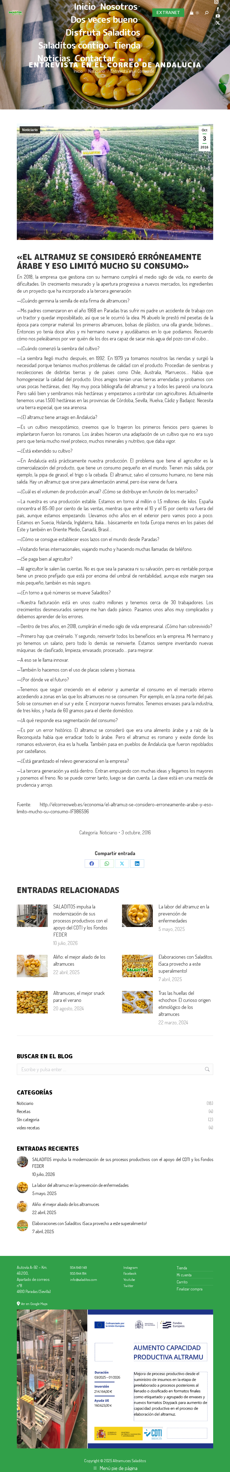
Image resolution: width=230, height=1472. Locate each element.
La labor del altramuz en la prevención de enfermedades (183, 913)
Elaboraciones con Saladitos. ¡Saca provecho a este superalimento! (185, 964)
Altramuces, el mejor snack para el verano (79, 996)
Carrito (182, 1281)
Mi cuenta (184, 1274)
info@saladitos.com (83, 1279)
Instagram (130, 1267)
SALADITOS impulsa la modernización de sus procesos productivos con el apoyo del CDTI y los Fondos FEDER (80, 920)
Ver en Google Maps (34, 1303)
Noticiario (30, 130)
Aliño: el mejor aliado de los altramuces (79, 960)
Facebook (129, 1273)
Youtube (129, 1279)
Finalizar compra (190, 1288)
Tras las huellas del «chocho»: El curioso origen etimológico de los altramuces (184, 1003)
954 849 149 (78, 1267)
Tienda (182, 1267)
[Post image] (32, 916)
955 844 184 (78, 1273)
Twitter (128, 1285)
